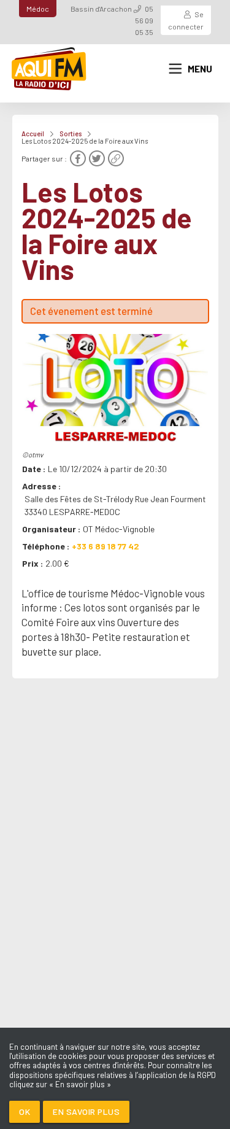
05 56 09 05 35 (144, 20)
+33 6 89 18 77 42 (105, 546)
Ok (24, 1111)
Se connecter (186, 20)
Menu (200, 68)
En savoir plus (86, 1111)
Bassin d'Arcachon (101, 8)
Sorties (70, 134)
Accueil (32, 134)
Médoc (37, 8)
